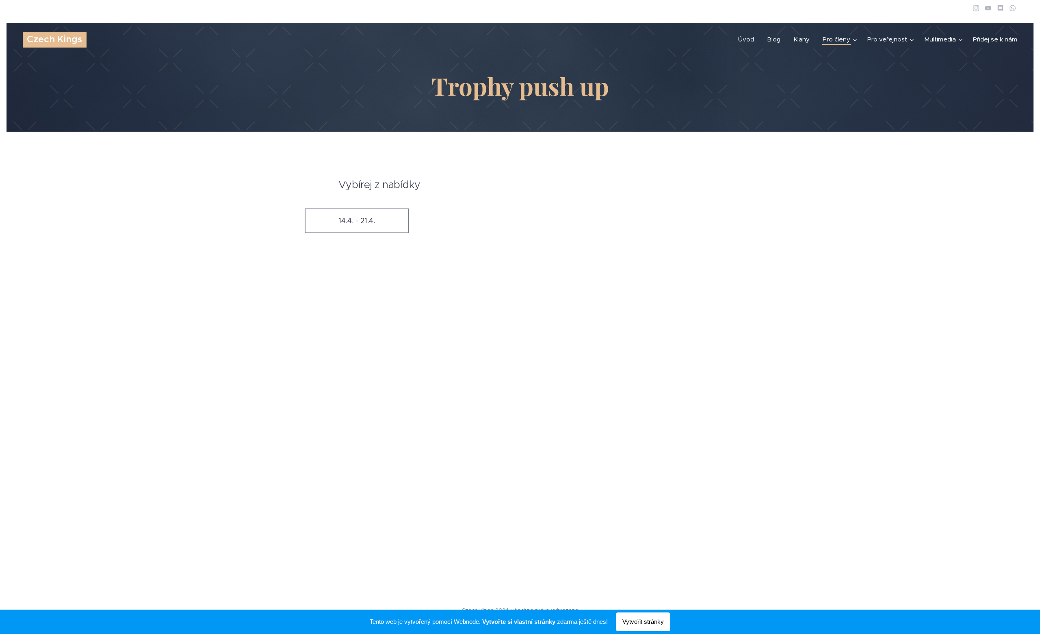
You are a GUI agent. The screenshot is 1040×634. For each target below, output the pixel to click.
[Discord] (1000, 8)
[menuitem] (748, 39)
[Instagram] (976, 8)
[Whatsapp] (1013, 8)
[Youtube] (988, 8)
